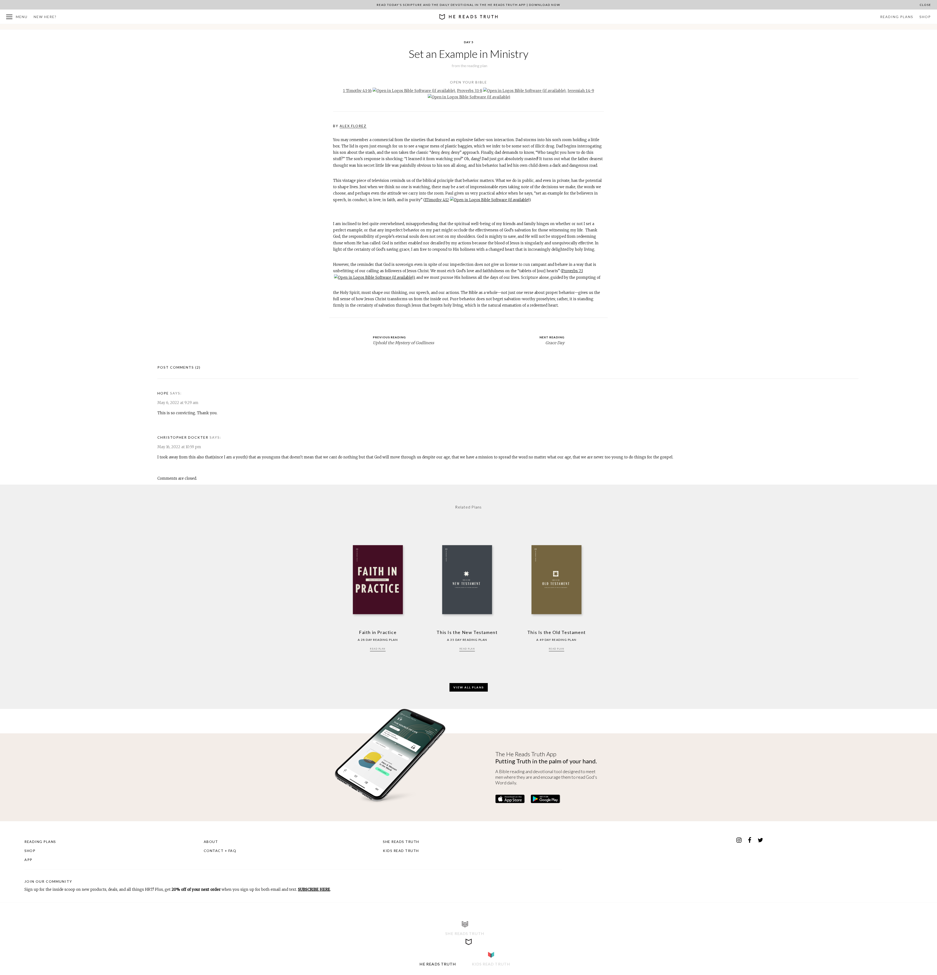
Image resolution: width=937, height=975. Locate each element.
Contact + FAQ (220, 851)
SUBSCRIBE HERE (314, 889)
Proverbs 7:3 (572, 271)
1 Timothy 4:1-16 (357, 90)
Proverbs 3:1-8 (469, 90)
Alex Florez (353, 126)
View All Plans (468, 687)
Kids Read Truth (401, 851)
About (211, 842)
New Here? (45, 17)
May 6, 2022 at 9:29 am (177, 402)
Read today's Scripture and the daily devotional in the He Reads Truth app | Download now (468, 5)
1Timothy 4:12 (437, 199)
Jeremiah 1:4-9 (581, 90)
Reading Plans (896, 17)
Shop (925, 17)
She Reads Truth (401, 842)
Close (925, 5)
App (28, 860)
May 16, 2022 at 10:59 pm (179, 447)
